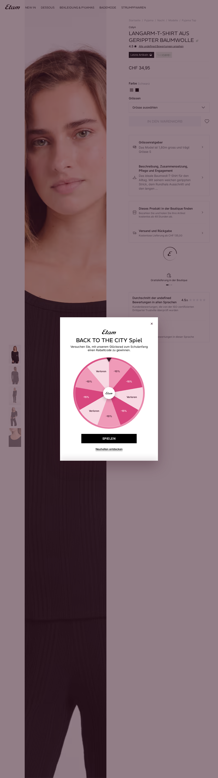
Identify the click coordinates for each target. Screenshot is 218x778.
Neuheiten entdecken (109, 449)
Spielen (109, 438)
